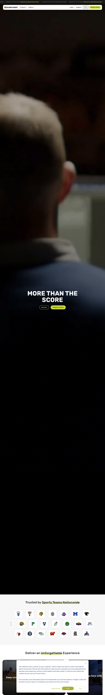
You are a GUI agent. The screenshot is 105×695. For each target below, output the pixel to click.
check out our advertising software (31, 1)
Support (78, 7)
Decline (80, 688)
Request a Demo (95, 7)
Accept (68, 688)
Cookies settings (55, 688)
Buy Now (44, 307)
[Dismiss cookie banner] (85, 663)
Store (85, 7)
